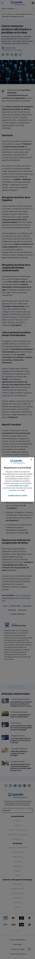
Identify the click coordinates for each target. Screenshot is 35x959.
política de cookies (21, 486)
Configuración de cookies (17, 495)
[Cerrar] (31, 460)
